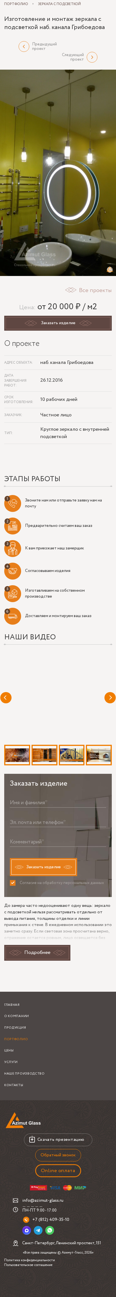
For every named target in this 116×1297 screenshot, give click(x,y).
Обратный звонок (58, 1155)
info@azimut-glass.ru (42, 1200)
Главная (12, 1005)
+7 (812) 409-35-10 (50, 1219)
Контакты (13, 1085)
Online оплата (58, 1170)
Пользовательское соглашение (28, 1265)
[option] (58, 173)
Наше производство (24, 1073)
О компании (16, 1016)
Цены (9, 1050)
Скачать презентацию (60, 1139)
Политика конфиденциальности (29, 1260)
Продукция (15, 1028)
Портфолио (16, 1039)
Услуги (11, 1062)
